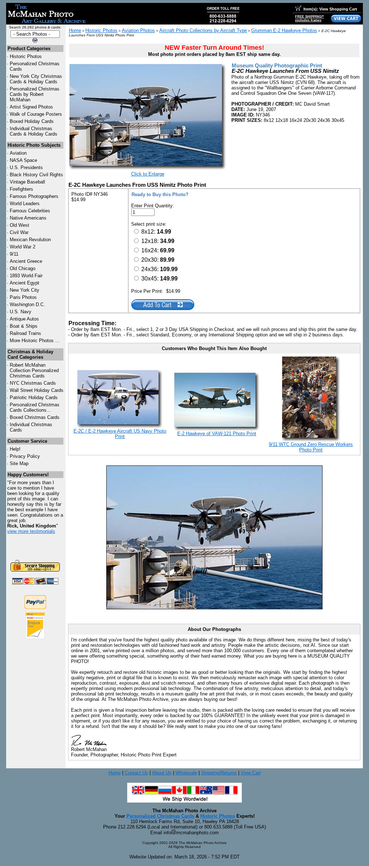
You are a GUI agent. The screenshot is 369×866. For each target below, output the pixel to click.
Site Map (19, 463)
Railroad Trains (25, 333)
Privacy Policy (25, 456)
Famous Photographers (34, 196)
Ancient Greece (26, 261)
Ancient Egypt (24, 283)
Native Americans (28, 218)
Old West (19, 225)
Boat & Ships (23, 326)
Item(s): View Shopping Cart (330, 9)
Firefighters (21, 189)
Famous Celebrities (30, 210)
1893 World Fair (26, 275)
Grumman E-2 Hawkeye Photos (284, 30)
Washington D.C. (27, 304)
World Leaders (25, 203)
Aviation (18, 153)
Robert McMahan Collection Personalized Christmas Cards (34, 370)
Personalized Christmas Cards (160, 816)
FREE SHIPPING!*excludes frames (309, 18)
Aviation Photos (138, 30)
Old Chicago (22, 268)
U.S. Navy (20, 311)
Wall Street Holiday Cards (36, 390)
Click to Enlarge (147, 174)
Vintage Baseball (27, 182)
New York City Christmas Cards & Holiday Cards (36, 79)
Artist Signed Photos (31, 107)
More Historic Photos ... (34, 340)
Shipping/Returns (219, 773)
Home (75, 30)
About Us (162, 773)
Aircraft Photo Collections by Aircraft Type (203, 30)
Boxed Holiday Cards (32, 121)
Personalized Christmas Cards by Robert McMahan (34, 94)
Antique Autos (24, 319)
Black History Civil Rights (36, 174)
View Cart (251, 773)
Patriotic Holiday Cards (34, 397)
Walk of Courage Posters (36, 114)
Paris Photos (23, 297)
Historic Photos (26, 56)
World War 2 (22, 246)
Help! (15, 449)
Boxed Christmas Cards (34, 417)
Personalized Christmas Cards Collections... (34, 407)
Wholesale (186, 773)
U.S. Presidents (26, 167)
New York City (24, 290)
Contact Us (136, 773)
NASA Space (23, 160)
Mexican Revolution (30, 239)
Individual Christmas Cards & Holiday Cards (33, 131)
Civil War (19, 232)
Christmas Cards (33, 383)
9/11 (14, 254)
